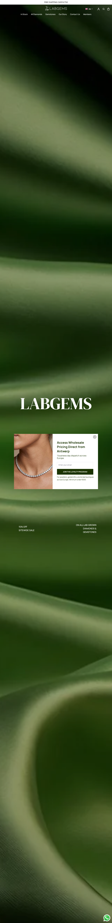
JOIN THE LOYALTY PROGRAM (75, 472)
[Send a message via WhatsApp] (107, 918)
